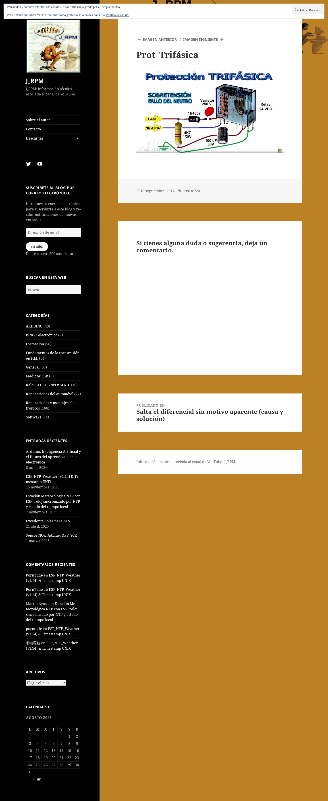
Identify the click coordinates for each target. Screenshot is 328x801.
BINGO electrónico (41, 335)
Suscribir (37, 247)
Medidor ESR (37, 376)
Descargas (34, 138)
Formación (35, 344)
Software (34, 417)
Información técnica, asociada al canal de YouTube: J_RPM (185, 461)
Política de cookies (117, 15)
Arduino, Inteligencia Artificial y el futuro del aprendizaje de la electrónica (53, 457)
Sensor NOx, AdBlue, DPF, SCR (51, 535)
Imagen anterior (160, 39)
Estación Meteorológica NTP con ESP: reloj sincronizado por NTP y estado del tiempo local (53, 501)
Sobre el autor (38, 119)
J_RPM (35, 80)
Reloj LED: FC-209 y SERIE (48, 385)
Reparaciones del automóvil (49, 393)
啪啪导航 (33, 642)
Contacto (33, 129)
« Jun (37, 779)
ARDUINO (34, 326)
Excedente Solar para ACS (48, 521)
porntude (34, 628)
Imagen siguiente (200, 39)
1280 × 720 (191, 190)
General (32, 367)
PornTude (34, 575)
